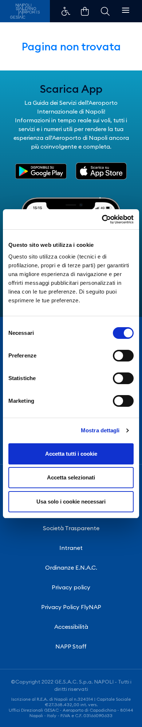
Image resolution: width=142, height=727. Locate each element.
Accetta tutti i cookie (71, 454)
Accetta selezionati (71, 477)
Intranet (71, 547)
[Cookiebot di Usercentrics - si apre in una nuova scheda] (102, 219)
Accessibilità (71, 626)
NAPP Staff (71, 646)
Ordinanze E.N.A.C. (71, 567)
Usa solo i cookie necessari (71, 501)
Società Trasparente (71, 528)
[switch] (123, 355)
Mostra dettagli (100, 430)
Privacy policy (71, 587)
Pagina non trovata (71, 46)
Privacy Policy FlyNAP (71, 607)
